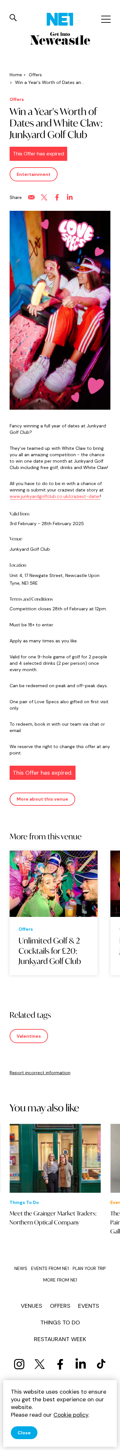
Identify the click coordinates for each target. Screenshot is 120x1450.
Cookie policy (70, 1414)
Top (109, 1440)
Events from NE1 (50, 1268)
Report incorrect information (40, 1072)
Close (24, 1433)
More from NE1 (60, 1280)
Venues (31, 1306)
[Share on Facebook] (57, 197)
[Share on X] (44, 197)
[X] (40, 1364)
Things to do (60, 1322)
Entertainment (34, 174)
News (20, 1268)
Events (88, 1306)
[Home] (60, 19)
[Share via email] (31, 197)
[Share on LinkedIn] (70, 197)
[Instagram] (19, 1364)
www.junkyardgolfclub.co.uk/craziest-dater (55, 496)
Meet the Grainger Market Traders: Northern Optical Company (53, 1217)
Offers (60, 1306)
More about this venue (42, 799)
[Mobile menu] (105, 19)
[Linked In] (81, 1364)
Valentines (29, 1036)
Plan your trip (89, 1268)
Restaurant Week (60, 1339)
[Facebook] (60, 1364)
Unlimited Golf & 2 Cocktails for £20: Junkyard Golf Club (50, 950)
